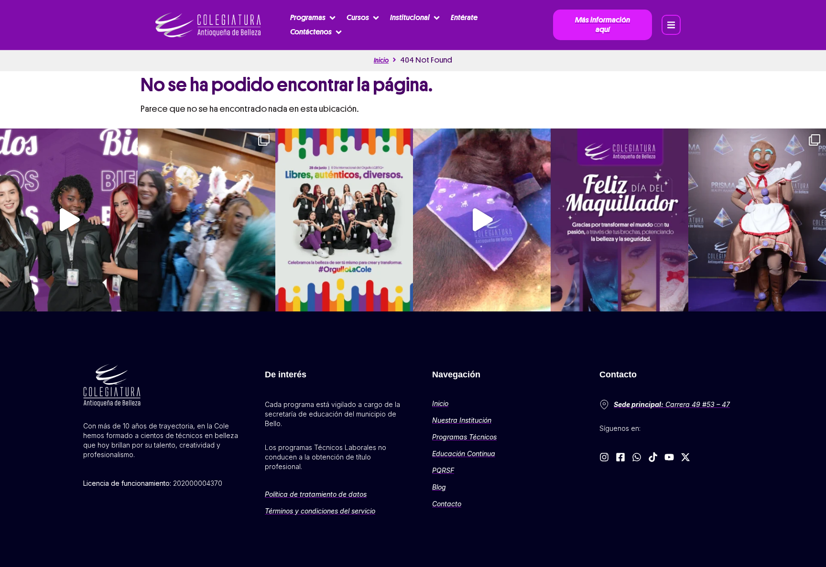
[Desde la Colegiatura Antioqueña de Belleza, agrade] (482, 219)
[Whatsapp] (636, 457)
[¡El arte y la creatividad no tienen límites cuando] (757, 219)
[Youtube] (669, 457)
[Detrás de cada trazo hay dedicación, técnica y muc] (619, 219)
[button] (313, 18)
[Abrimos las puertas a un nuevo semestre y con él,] (69, 219)
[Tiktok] (653, 457)
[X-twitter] (685, 457)
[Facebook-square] (620, 457)
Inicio (381, 60)
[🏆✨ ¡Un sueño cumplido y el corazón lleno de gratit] (206, 219)
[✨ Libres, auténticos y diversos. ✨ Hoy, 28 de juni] (344, 219)
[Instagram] (604, 457)
